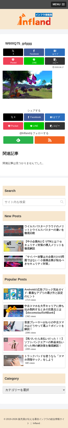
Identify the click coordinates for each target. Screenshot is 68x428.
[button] (55, 61)
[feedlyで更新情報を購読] (18, 140)
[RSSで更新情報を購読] (50, 140)
